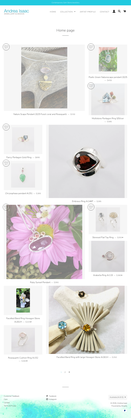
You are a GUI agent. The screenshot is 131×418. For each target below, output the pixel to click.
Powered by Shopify (119, 406)
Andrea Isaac (122, 403)
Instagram (52, 399)
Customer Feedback (11, 396)
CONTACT (104, 12)
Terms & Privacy (10, 406)
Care (5, 399)
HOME (53, 12)
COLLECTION (66, 12)
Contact (7, 402)
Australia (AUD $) (116, 397)
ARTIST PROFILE (88, 12)
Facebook (52, 396)
